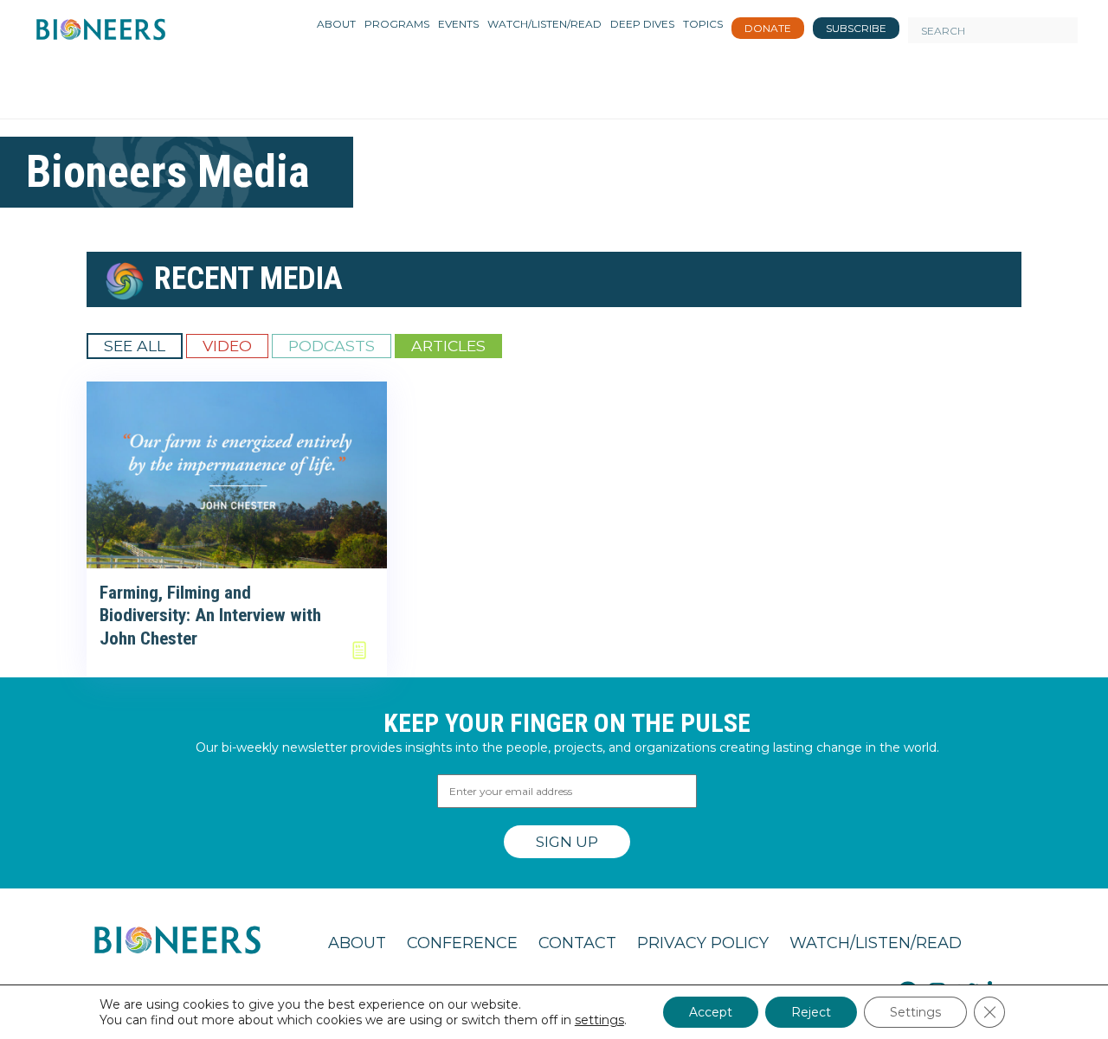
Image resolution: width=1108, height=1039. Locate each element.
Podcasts (331, 346)
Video (227, 346)
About (357, 942)
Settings (915, 1012)
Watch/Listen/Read (875, 942)
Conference (462, 942)
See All (134, 346)
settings (599, 1020)
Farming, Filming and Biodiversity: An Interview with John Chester (210, 615)
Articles (448, 346)
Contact (577, 942)
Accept (710, 1012)
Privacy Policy (703, 942)
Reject (811, 1012)
